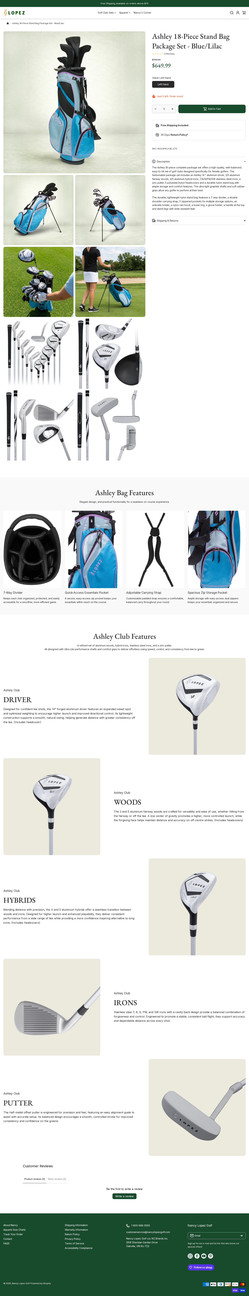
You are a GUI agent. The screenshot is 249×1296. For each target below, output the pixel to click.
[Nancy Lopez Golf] (14, 13)
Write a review (124, 1196)
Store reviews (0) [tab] (57, 1179)
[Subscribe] (241, 1235)
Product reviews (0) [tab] (34, 1179)
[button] (244, 12)
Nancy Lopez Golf (21, 1283)
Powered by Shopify (40, 1283)
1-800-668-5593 (140, 1225)
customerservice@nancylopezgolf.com (148, 1232)
